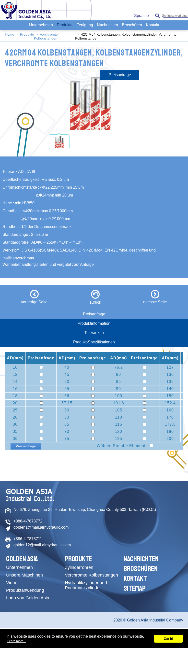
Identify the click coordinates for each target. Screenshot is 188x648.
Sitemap (135, 588)
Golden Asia (22, 558)
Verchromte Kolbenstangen (46, 36)
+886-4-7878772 (27, 521)
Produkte (64, 25)
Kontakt (152, 25)
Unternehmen (41, 25)
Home (9, 34)
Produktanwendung (25, 590)
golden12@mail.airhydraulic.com (42, 545)
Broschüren (132, 25)
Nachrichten (107, 25)
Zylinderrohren (79, 567)
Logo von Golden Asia (27, 597)
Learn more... (16, 641)
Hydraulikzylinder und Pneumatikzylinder (86, 585)
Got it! (168, 639)
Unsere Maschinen (24, 575)
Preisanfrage (120, 75)
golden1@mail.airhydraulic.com (41, 527)
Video (11, 582)
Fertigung (84, 25)
